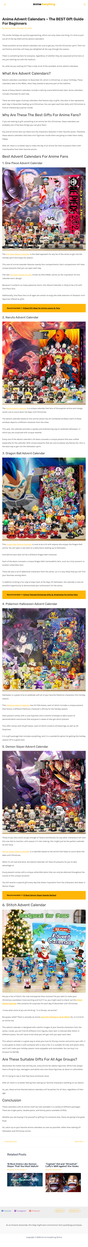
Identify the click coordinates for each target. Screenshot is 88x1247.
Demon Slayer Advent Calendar (15, 851)
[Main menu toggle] (5, 4)
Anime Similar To (21, 1170)
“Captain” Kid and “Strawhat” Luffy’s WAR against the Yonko (62, 1165)
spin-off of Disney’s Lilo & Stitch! (55, 1017)
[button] (85, 4)
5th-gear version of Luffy (21, 275)
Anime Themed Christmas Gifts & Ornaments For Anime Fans (50, 594)
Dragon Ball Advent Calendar (19, 544)
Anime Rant (57, 1170)
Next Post (80, 1141)
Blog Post (10, 1170)
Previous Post (10, 1141)
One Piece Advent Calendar (17, 254)
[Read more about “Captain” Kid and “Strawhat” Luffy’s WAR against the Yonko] (63, 1182)
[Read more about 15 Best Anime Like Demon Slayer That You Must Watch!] (25, 1179)
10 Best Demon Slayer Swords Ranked (39, 895)
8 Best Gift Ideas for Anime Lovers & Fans (41, 308)
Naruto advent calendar (16, 408)
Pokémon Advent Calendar (18, 705)
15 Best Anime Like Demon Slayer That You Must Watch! (22, 1165)
